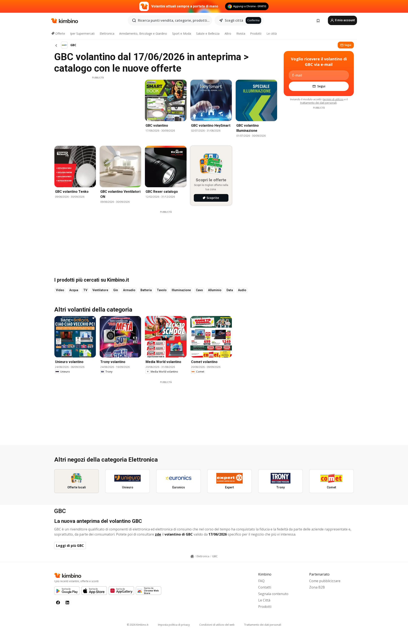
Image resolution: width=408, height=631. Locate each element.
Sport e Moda (181, 33)
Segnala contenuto (273, 593)
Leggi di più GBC (70, 545)
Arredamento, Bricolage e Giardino (143, 33)
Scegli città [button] (234, 20)
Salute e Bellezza (208, 33)
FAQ (261, 581)
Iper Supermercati (82, 33)
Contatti (264, 587)
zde (158, 534)
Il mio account (344, 20)
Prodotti (255, 33)
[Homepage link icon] (192, 556)
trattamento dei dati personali (318, 103)
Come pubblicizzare (324, 581)
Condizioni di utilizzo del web (217, 625)
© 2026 (137, 625)
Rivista (240, 33)
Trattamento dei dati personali (262, 625)
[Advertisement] (97, 109)
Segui (347, 45)
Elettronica (107, 33)
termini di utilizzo (333, 99)
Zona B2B (317, 587)
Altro (228, 33)
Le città (271, 33)
